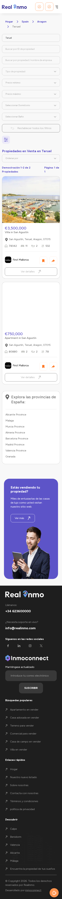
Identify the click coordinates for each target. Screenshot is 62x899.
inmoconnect (33, 890)
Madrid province (14, 444)
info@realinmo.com (20, 628)
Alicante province (15, 414)
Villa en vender (18, 749)
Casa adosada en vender (24, 717)
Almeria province (15, 432)
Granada (10, 456)
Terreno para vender (22, 725)
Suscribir (31, 688)
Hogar (9, 21)
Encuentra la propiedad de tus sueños (32, 868)
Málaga (14, 860)
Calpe (13, 828)
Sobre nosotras (19, 785)
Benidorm (15, 836)
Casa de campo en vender (25, 741)
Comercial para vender (23, 733)
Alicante (15, 852)
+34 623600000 (18, 611)
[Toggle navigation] (56, 6)
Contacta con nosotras (24, 793)
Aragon (41, 21)
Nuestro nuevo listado (23, 777)
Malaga (9, 420)
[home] (14, 6)
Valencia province (15, 450)
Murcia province (14, 426)
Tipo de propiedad (15, 71)
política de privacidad (22, 809)
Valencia (15, 844)
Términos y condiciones (24, 801)
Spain (25, 21)
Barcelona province (16, 438)
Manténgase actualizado (19, 667)
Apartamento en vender (24, 709)
